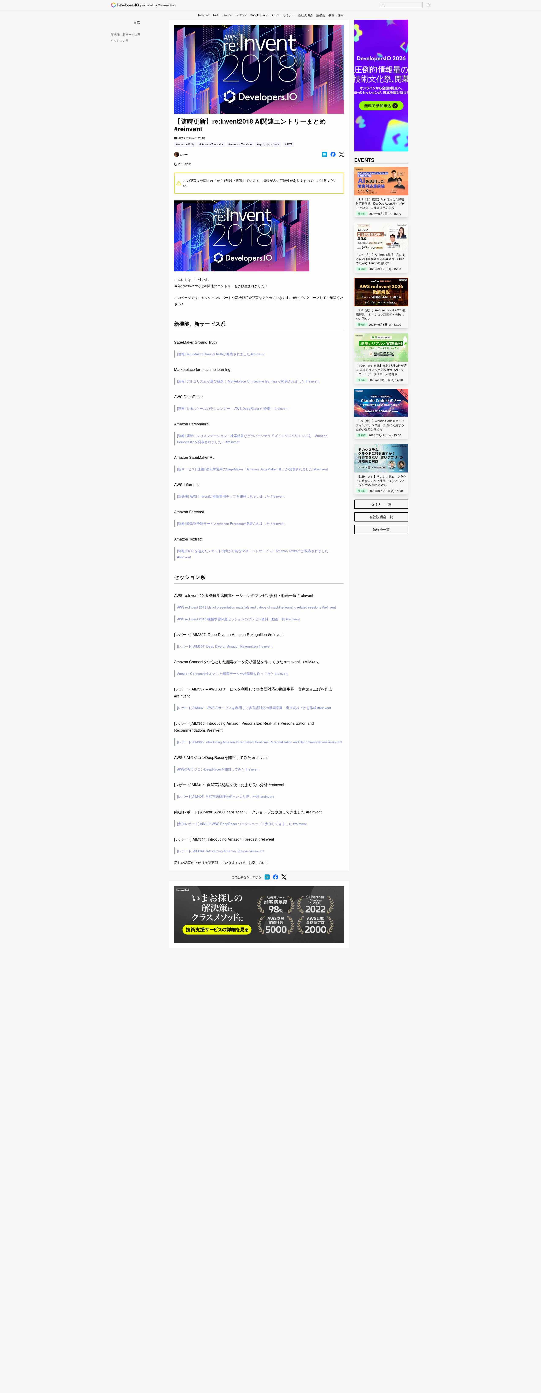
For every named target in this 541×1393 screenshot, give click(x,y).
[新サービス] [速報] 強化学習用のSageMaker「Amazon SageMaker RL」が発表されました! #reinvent (252, 469)
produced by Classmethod (157, 5)
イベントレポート (269, 144)
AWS (216, 15)
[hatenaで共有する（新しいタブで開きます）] (324, 154)
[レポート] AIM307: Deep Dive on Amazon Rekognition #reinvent (224, 646)
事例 (331, 15)
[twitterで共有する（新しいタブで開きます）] (341, 154)
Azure (275, 15)
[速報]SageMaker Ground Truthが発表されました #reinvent (221, 353)
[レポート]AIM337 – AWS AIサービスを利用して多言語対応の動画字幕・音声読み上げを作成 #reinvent (254, 707)
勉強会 (320, 15)
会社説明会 (305, 15)
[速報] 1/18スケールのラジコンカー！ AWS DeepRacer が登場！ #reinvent (232, 408)
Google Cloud (259, 15)
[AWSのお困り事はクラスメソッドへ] (259, 914)
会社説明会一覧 (381, 516)
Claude (227, 15)
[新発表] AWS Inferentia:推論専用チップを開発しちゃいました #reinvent (230, 496)
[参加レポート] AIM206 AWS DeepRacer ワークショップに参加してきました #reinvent (242, 823)
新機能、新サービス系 (125, 34)
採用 (341, 15)
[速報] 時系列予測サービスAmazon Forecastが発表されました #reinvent (230, 523)
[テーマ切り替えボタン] (428, 5)
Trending (203, 15)
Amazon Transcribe (212, 144)
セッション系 (119, 40)
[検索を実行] (383, 5)
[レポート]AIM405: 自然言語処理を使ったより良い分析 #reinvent (225, 796)
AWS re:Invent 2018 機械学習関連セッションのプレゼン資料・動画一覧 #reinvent (238, 619)
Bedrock (240, 15)
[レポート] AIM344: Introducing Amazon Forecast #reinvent (220, 850)
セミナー (289, 15)
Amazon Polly (186, 144)
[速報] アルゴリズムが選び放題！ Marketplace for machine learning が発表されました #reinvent (248, 381)
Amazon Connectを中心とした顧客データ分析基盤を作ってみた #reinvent (232, 673)
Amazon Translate (241, 144)
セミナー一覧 (381, 504)
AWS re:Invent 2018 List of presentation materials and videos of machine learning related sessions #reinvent (256, 607)
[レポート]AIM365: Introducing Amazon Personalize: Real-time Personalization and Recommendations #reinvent (259, 741)
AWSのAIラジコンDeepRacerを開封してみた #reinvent (218, 769)
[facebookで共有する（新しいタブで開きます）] (333, 154)
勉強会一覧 (381, 529)
